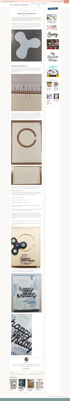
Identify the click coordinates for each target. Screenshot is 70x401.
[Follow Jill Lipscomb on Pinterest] (29, 368)
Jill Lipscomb (24, 15)
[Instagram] (59, 1)
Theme (39, 5)
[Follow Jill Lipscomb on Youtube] (27, 368)
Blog (34, 3)
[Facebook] (57, 1)
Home (32, 3)
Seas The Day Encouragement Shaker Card (36, 373)
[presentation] (13, 383)
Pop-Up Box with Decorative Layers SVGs (49, 89)
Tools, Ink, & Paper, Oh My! (11, 1)
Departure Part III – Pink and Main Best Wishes (17, 373)
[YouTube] (61, 1)
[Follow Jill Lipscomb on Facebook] (24, 368)
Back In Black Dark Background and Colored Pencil (21, 390)
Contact (55, 1)
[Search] (57, 12)
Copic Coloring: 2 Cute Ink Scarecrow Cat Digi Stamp (30, 390)
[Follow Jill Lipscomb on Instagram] (25, 368)
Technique (38, 3)
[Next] (43, 385)
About (52, 1)
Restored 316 (67, 396)
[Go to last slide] (10, 385)
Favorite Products (44, 3)
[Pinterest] (62, 1)
